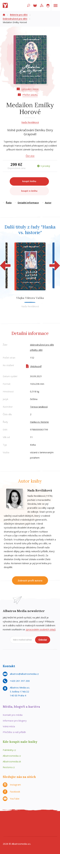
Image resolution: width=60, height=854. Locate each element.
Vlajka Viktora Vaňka (30, 298)
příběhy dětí (36, 350)
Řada (9, 202)
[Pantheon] (8, 832)
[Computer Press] (39, 820)
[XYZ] (20, 820)
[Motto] (14, 820)
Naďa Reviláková (30, 122)
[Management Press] (52, 820)
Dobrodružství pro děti (15, 18)
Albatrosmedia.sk (12, 761)
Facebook (15, 791)
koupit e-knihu (29, 190)
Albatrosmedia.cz (12, 755)
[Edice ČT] (46, 826)
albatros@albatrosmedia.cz (24, 673)
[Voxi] (39, 826)
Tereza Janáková (39, 406)
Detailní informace (28, 202)
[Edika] (27, 820)
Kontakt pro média (12, 714)
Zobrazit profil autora (30, 580)
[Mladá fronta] (20, 832)
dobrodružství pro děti (42, 344)
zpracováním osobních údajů (41, 629)
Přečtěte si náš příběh (14, 732)
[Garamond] (27, 832)
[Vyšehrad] (33, 826)
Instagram (15, 784)
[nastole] (33, 820)
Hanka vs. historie (39, 421)
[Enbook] (46, 832)
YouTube (14, 798)
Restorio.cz (9, 767)
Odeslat (42, 639)
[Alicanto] (20, 826)
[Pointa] (14, 832)
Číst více (30, 155)
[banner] (6, 5)
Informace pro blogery (15, 720)
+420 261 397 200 (20, 680)
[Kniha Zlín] (27, 826)
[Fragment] (14, 826)
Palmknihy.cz (9, 749)
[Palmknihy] (52, 826)
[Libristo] (33, 832)
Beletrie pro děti (19, 14)
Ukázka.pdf (36, 366)
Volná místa (9, 726)
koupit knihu (29, 181)
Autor (48, 202)
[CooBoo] (8, 820)
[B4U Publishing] (8, 826)
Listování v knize (30, 89)
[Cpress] (46, 820)
